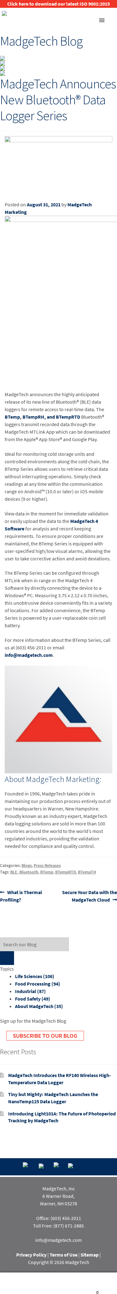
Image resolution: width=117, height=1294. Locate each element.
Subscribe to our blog (45, 1035)
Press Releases (47, 865)
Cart (88, 1283)
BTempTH (87, 872)
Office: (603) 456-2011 (58, 1218)
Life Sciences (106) (34, 976)
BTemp (46, 872)
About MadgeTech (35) (39, 1006)
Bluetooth (28, 872)
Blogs (27, 865)
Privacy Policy (31, 1255)
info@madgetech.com (29, 655)
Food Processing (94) (37, 984)
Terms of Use (63, 1255)
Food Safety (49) (32, 999)
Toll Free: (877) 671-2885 (58, 1226)
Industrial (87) (30, 991)
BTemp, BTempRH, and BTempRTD (42, 417)
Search (58, 1283)
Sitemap (89, 1255)
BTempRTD (65, 872)
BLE (13, 872)
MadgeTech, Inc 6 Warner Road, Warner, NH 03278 (58, 1196)
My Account (19, 1283)
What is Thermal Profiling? (21, 896)
